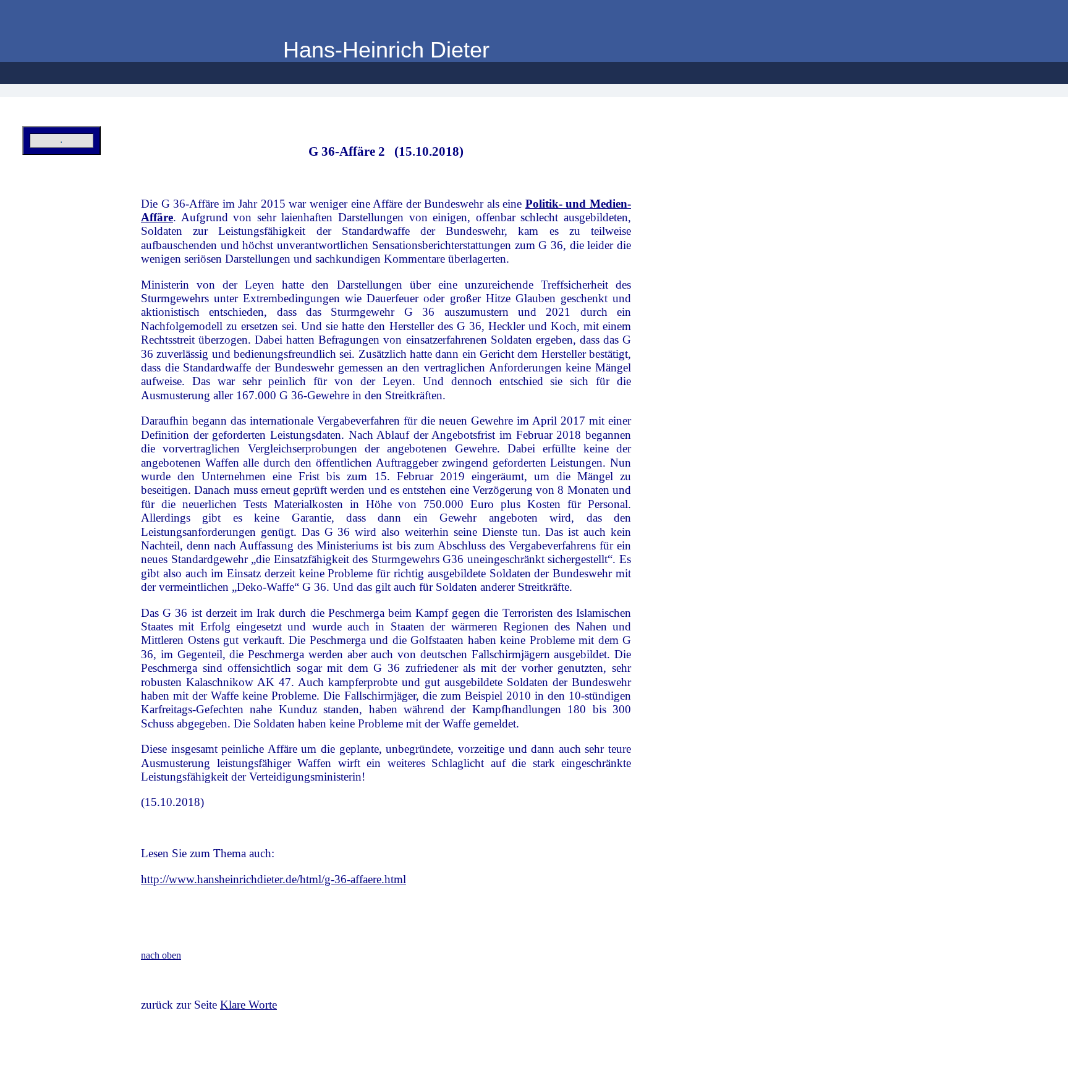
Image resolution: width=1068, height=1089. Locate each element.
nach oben (161, 955)
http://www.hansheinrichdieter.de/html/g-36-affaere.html (273, 879)
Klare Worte (248, 1004)
